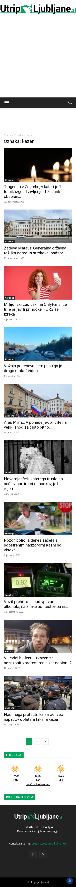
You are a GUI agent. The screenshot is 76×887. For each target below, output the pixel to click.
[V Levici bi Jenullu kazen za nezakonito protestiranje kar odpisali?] (38, 636)
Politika (9, 651)
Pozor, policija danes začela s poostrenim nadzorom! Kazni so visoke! (32, 545)
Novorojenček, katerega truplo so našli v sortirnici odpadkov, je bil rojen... (33, 484)
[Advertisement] (38, 57)
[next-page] (45, 741)
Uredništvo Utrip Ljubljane (38, 827)
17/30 (15, 777)
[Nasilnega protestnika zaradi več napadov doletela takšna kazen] (38, 693)
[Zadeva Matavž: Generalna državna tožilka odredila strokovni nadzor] (38, 226)
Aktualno (9, 180)
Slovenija (9, 533)
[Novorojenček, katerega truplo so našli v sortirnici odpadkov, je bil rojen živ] (38, 457)
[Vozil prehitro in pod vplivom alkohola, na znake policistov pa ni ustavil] (38, 580)
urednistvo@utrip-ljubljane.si (49, 843)
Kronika (9, 472)
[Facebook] (33, 854)
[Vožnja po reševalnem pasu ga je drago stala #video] (38, 344)
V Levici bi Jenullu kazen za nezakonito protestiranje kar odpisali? (38, 660)
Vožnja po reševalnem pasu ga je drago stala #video (33, 368)
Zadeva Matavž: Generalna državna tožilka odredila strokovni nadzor (35, 250)
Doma (7, 135)
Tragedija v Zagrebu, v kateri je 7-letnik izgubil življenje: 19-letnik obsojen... (33, 191)
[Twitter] (43, 854)
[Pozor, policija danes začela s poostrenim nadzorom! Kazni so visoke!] (38, 518)
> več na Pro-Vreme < (38, 784)
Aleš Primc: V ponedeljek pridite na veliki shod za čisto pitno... (35, 425)
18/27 (38, 777)
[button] (6, 102)
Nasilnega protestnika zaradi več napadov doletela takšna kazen (33, 717)
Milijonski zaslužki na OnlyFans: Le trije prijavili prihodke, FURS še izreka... (35, 309)
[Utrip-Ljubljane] (38, 9)
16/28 (60, 777)
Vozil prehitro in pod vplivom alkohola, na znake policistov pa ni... (36, 604)
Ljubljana (9, 415)
